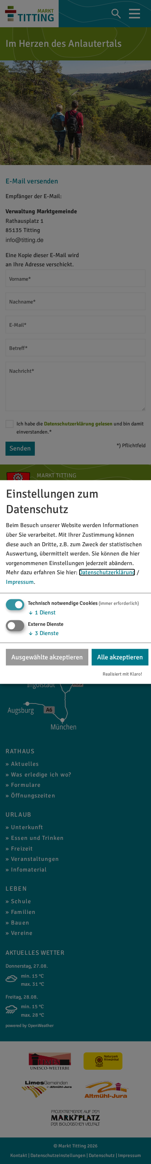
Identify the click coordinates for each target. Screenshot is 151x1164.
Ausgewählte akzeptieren (47, 657)
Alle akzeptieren (120, 657)
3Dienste (43, 633)
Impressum (20, 582)
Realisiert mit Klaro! (122, 674)
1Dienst (42, 612)
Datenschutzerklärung (107, 572)
